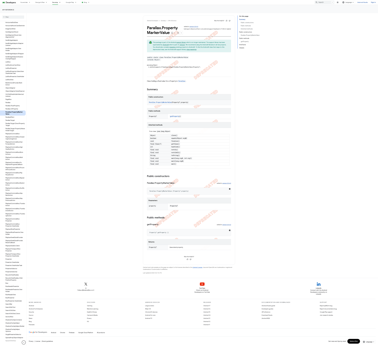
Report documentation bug (328, 309)
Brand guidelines (47, 341)
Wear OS (148, 309)
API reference (8, 10)
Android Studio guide (268, 306)
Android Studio (362, 2)
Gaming (89, 306)
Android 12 (206, 321)
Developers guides (267, 309)
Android (31, 306)
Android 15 (206, 312)
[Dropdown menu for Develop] (60, 2)
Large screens (149, 306)
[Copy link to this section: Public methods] (167, 218)
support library (181, 42)
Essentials (24, 2)
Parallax (181, 81)
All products (101, 332)
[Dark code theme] (230, 189)
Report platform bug (326, 306)
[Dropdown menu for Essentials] (30, 2)
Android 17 (206, 306)
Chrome (62, 332)
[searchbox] (13, 17)
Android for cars (150, 315)
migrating (172, 47)
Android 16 (206, 309)
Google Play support (326, 312)
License (37, 341)
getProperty (174, 116)
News (30, 318)
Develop (55, 2)
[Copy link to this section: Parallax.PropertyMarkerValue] (176, 183)
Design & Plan (40, 2)
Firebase (71, 332)
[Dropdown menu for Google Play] (76, 2)
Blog (85, 2)
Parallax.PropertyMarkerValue (160, 102)
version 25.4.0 (193, 26)
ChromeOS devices (151, 312)
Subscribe (354, 341)
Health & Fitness (92, 312)
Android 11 (206, 324)
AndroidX (166, 45)
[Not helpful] (229, 20)
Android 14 (206, 315)
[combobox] (324, 2)
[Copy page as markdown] (178, 33)
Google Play (70, 2)
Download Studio (267, 315)
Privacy (89, 318)
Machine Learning (92, 309)
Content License (197, 267)
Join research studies (326, 315)
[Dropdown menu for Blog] (89, 2)
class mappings (191, 49)
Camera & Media (92, 315)
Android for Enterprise (36, 309)
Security (31, 312)
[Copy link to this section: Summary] (160, 89)
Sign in (373, 2)
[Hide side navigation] (24, 342)
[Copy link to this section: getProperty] (160, 224)
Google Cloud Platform (85, 332)
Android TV (148, 318)
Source (31, 315)
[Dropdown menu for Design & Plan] (47, 2)
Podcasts (31, 324)
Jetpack (182, 45)
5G (88, 321)
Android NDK (266, 318)
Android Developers (152, 20)
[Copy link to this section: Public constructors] (171, 176)
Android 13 (206, 318)
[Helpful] (226, 20)
